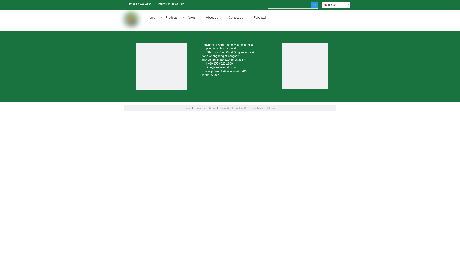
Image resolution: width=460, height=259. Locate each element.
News (212, 107)
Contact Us (240, 107)
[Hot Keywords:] (314, 5)
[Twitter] (3, 94)
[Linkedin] (3, 87)
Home (187, 107)
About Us (225, 107)
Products (200, 107)
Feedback (257, 107)
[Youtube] (3, 101)
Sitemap (271, 107)
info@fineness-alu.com (171, 3)
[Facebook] (3, 81)
